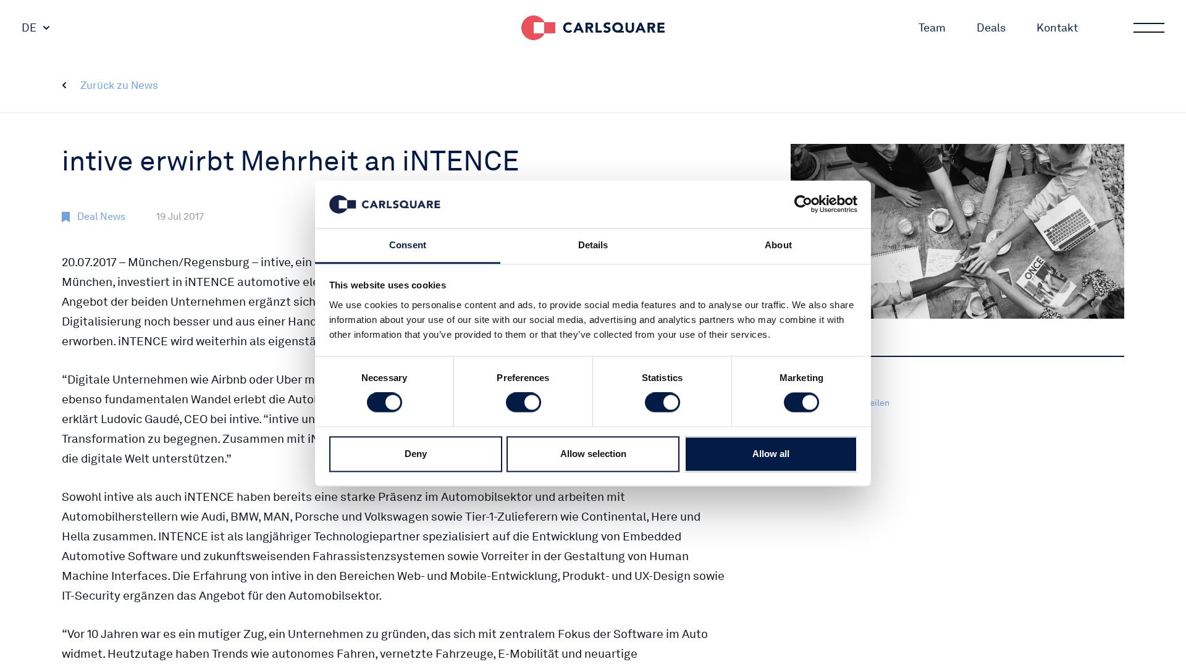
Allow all (770, 453)
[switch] (523, 403)
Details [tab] (593, 245)
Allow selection (593, 453)
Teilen (877, 403)
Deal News (101, 216)
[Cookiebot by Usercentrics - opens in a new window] (803, 204)
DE (29, 27)
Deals (991, 27)
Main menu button (1149, 28)
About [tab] (778, 245)
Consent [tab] (407, 245)
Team (932, 27)
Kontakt (1057, 27)
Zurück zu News (119, 85)
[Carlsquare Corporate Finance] (593, 27)
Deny (416, 453)
